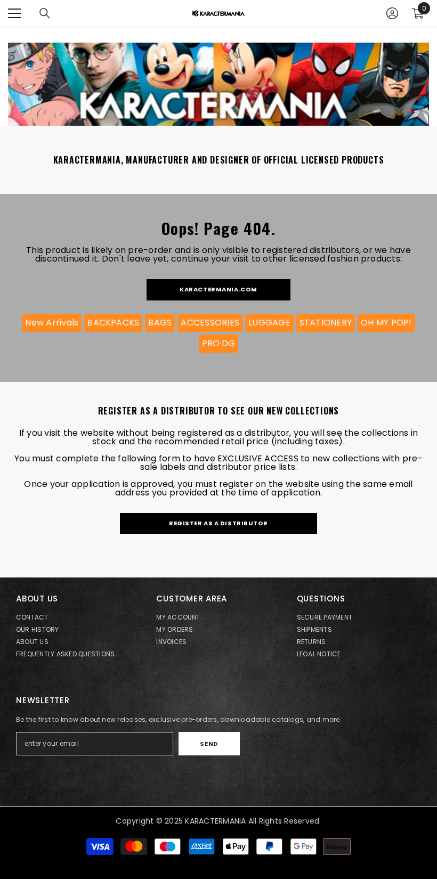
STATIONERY (326, 322)
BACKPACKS (113, 322)
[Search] (44, 13)
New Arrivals (51, 322)
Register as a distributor (218, 523)
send (209, 743)
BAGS (160, 322)
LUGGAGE (269, 322)
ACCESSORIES (210, 322)
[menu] (14, 13)
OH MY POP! (386, 322)
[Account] (392, 13)
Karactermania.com (218, 289)
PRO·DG (218, 343)
